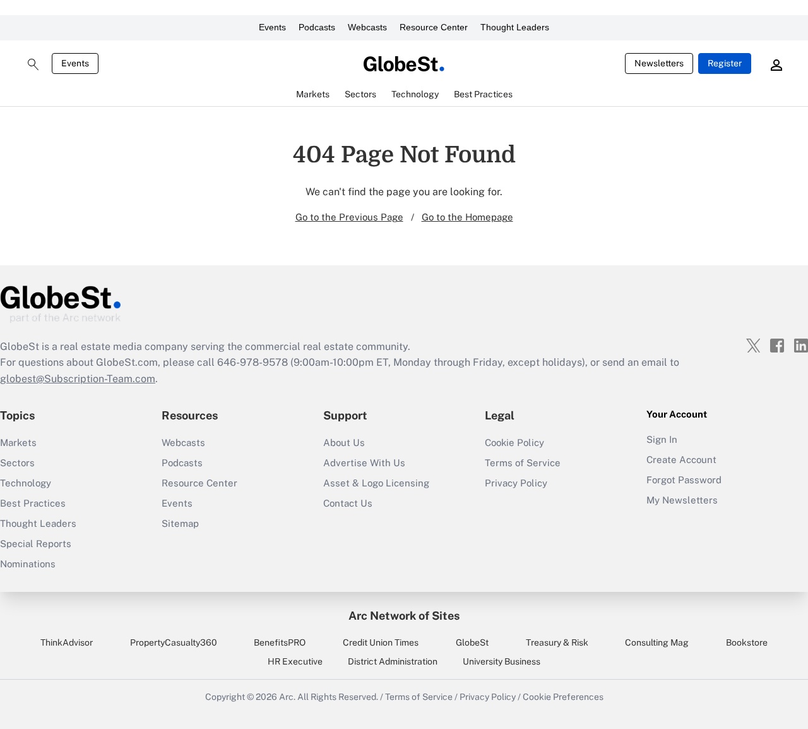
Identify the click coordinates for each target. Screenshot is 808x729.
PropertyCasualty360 (173, 642)
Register (725, 63)
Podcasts (317, 27)
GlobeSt (472, 642)
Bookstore (747, 642)
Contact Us (347, 503)
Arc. (287, 697)
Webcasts (367, 27)
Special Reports (35, 543)
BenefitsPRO (280, 642)
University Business (501, 661)
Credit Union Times (381, 642)
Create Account (681, 459)
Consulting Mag (657, 642)
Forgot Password (684, 479)
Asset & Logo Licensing (376, 483)
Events (272, 27)
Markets (18, 442)
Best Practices (33, 503)
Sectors (17, 462)
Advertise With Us (364, 462)
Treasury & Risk (557, 642)
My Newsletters (682, 500)
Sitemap (180, 523)
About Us (344, 442)
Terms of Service (523, 462)
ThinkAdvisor (66, 642)
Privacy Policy (516, 483)
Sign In (661, 439)
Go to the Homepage (467, 217)
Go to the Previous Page (349, 217)
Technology (25, 483)
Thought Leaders (514, 27)
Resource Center (434, 27)
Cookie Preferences (563, 697)
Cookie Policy (514, 442)
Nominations (28, 563)
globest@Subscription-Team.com (77, 379)
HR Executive (295, 661)
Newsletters (659, 63)
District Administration (392, 661)
